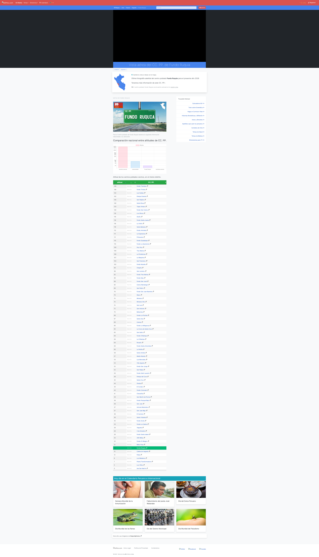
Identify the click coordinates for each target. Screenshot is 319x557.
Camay (139, 322)
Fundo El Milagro (142, 441)
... (131, 182)
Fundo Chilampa (142, 336)
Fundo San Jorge (142, 366)
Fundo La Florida (142, 315)
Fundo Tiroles (141, 189)
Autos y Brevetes (197, 120)
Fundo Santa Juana (143, 220)
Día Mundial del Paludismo (188, 529)
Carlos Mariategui (142, 285)
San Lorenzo (141, 271)
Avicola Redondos (142, 407)
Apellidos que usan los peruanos (192, 124)
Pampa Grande (141, 196)
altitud (119, 182)
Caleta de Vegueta (142, 451)
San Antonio (140, 308)
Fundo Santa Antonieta (144, 346)
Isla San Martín (141, 468)
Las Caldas (140, 193)
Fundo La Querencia (143, 244)
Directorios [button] (33, 3)
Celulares (202, 7)
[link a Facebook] (192, 549)
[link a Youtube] (202, 549)
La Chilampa (141, 339)
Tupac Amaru (141, 206)
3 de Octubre (141, 431)
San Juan (139, 404)
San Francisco (141, 261)
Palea (138, 455)
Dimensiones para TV (196, 140)
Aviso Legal (127, 548)
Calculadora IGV (197, 103)
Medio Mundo (141, 356)
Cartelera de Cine (197, 128)
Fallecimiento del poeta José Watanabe (158, 502)
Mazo (138, 295)
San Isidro (140, 332)
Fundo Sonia (140, 421)
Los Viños (140, 465)
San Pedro (140, 288)
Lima (123, 7)
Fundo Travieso (141, 186)
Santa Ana (140, 319)
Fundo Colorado (142, 390)
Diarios (19, 3)
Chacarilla (140, 393)
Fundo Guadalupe (142, 240)
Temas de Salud (198, 132)
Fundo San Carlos (142, 210)
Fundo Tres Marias (142, 274)
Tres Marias (140, 251)
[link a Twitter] (182, 549)
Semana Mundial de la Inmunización (124, 502)
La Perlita (140, 349)
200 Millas (140, 438)
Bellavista (140, 312)
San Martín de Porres (143, 397)
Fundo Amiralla (141, 230)
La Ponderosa (141, 254)
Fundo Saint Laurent (143, 373)
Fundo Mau (140, 278)
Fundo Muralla (141, 264)
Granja (139, 383)
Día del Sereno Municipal (156, 529)
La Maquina (140, 257)
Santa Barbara (141, 227)
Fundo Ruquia (141, 448)
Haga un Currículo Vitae (195, 111)
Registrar (313, 2)
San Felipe (140, 370)
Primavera (140, 237)
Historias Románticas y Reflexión (192, 115)
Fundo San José (142, 281)
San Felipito (140, 200)
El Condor (140, 387)
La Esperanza (141, 234)
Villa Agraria (140, 363)
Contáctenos (155, 548)
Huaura (128, 7)
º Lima (303, 3)
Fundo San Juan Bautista (144, 291)
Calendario (44, 3)
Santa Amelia (141, 353)
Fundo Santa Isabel (143, 434)
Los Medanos (141, 458)
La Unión (139, 223)
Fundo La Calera (142, 424)
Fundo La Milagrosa (143, 325)
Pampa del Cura (142, 376)
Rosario (139, 342)
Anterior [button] (117, 69)
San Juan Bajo (141, 410)
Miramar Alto (141, 302)
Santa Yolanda (141, 417)
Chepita (139, 268)
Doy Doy (139, 247)
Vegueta (134, 7)
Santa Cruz (140, 380)
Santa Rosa (140, 203)
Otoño (139, 217)
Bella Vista (140, 444)
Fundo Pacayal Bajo (143, 400)
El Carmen (140, 414)
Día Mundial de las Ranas (125, 529)
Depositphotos (135, 536)
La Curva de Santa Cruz (144, 329)
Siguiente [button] (123, 69)
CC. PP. (151, 182)
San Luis (139, 305)
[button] (51, 2)
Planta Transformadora (144, 461)
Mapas (118, 7)
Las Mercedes (141, 359)
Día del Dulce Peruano (187, 501)
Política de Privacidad (141, 548)
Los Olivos (140, 213)
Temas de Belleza (197, 136)
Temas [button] (26, 3)
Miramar (139, 298)
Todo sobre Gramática (195, 107)
